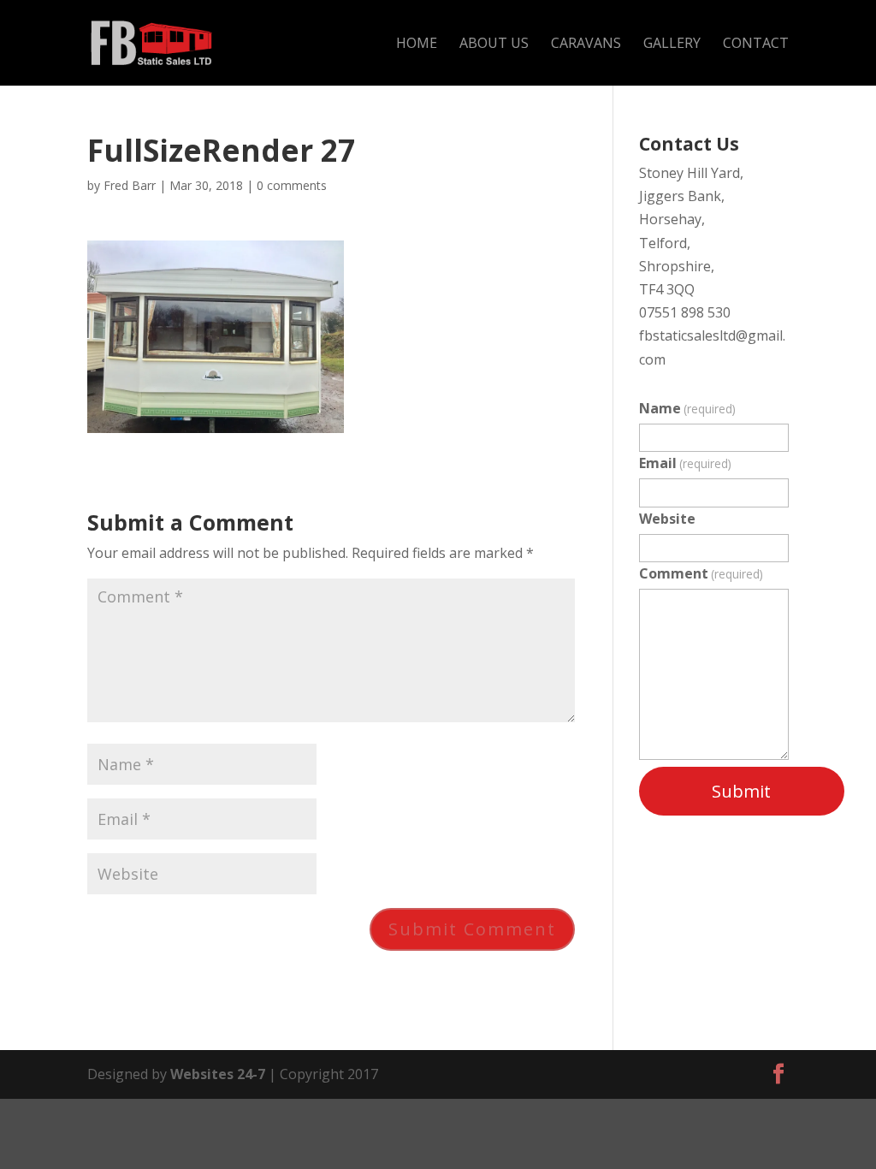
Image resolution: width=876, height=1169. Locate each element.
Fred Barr (130, 185)
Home (416, 44)
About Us (494, 44)
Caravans (586, 44)
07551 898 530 (685, 312)
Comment (701, 573)
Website (667, 518)
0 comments (292, 185)
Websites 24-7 (217, 1074)
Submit (741, 791)
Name (687, 408)
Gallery (672, 44)
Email (685, 463)
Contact (756, 44)
